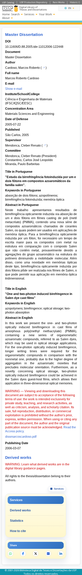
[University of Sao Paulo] (7, 8)
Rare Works (58, 2)
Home (6, 14)
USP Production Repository (33, 2)
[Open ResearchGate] (48, 553)
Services (29, 14)
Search (15, 14)
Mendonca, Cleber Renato (23, 145)
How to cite (18, 531)
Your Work (45, 14)
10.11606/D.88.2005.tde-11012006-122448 (34, 46)
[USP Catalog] (43, 67)
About (6, 18)
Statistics (16, 520)
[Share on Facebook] (23, 553)
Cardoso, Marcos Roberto (22, 67)
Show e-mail (13, 88)
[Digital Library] (16, 8)
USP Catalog (8, 2)
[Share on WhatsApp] (10, 553)
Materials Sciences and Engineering (29, 113)
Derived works (20, 510)
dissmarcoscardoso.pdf (20, 436)
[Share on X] (36, 553)
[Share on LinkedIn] (61, 553)
